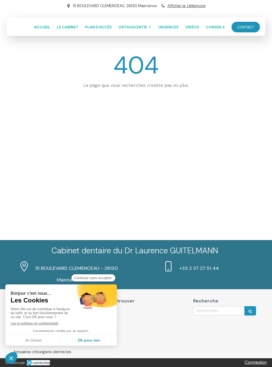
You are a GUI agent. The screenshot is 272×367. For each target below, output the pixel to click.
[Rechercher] (250, 310)
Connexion (256, 362)
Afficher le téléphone (186, 5)
